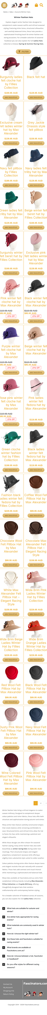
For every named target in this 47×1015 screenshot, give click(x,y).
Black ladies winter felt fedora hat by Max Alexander (36, 454)
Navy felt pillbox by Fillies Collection (11, 171)
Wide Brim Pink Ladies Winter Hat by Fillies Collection (35, 595)
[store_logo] (34, 992)
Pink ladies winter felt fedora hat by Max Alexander (36, 403)
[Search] (41, 5)
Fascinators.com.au (32, 1005)
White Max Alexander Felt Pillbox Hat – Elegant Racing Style (11, 597)
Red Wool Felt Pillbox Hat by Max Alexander (11, 688)
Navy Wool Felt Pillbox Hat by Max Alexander (36, 730)
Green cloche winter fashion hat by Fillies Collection (11, 454)
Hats (11, 12)
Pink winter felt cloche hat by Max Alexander (11, 301)
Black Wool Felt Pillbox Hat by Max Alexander (36, 688)
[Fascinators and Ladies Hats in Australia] (20, 5)
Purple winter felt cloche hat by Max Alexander (11, 351)
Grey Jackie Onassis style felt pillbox (36, 126)
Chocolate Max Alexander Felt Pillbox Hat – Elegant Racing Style (35, 548)
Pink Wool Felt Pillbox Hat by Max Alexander (36, 776)
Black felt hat (36, 77)
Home (5, 12)
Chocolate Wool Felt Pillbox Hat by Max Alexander (11, 546)
